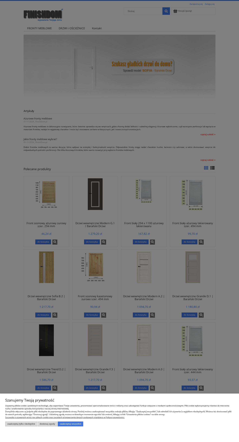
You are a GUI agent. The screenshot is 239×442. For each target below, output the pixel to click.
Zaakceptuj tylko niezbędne (21, 424)
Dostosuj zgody (47, 424)
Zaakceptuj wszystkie (70, 424)
